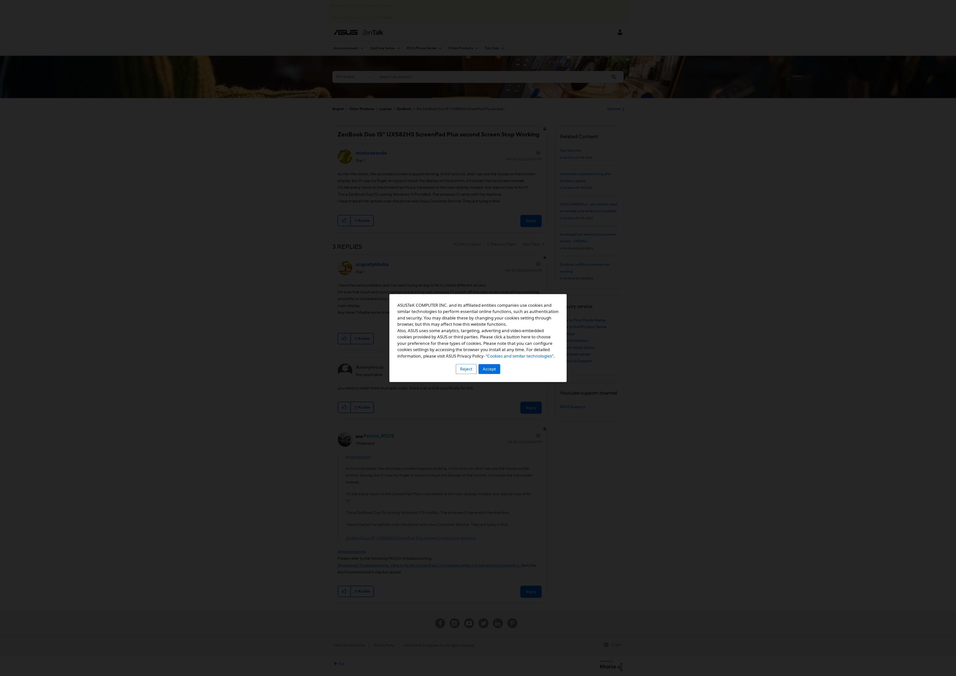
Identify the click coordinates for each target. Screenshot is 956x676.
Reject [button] (466, 369)
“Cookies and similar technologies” (519, 356)
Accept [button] (489, 369)
